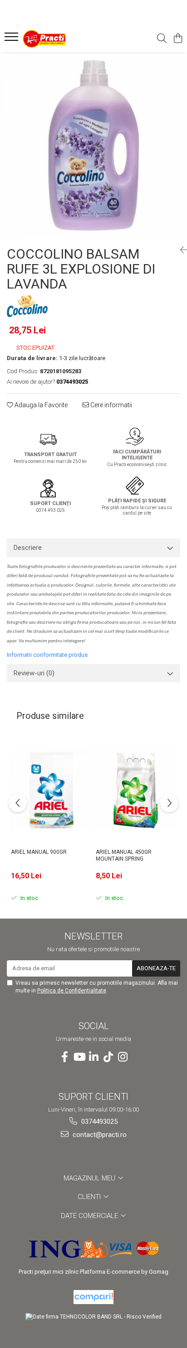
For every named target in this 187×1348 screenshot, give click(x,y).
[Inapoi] (180, 250)
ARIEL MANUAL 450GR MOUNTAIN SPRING (124, 855)
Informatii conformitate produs (47, 654)
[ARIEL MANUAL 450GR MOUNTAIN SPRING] (136, 790)
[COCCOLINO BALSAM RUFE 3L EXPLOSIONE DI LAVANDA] (93, 145)
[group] (93, 145)
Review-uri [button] (34, 673)
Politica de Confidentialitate (71, 990)
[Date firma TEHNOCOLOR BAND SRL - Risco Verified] (93, 1317)
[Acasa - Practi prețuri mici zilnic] (59, 39)
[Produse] (12, 39)
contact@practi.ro (99, 1135)
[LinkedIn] (93, 1057)
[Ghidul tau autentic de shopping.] (93, 1297)
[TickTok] (108, 1057)
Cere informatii (110, 405)
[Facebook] (64, 1057)
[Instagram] (122, 1057)
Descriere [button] (28, 548)
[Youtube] (79, 1057)
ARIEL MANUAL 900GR (39, 852)
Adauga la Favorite (40, 405)
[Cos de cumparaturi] (177, 39)
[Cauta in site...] (162, 39)
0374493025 (98, 1121)
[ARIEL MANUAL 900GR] (51, 790)
